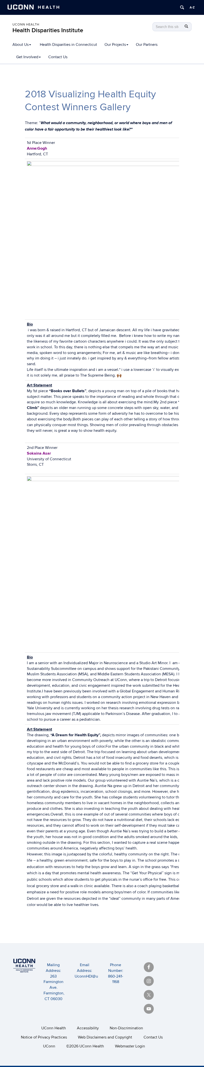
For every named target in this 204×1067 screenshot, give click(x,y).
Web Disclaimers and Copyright (105, 1037)
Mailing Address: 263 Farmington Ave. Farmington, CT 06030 (54, 981)
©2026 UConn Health (85, 1046)
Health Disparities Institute (47, 30)
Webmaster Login (130, 1046)
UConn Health (25, 25)
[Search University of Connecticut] (182, 7)
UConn (49, 1046)
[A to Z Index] (192, 7)
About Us (20, 44)
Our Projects (115, 44)
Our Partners (146, 44)
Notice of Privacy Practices (44, 1037)
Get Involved (27, 57)
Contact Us (57, 57)
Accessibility (88, 1028)
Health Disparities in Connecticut (68, 44)
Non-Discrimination (126, 1028)
